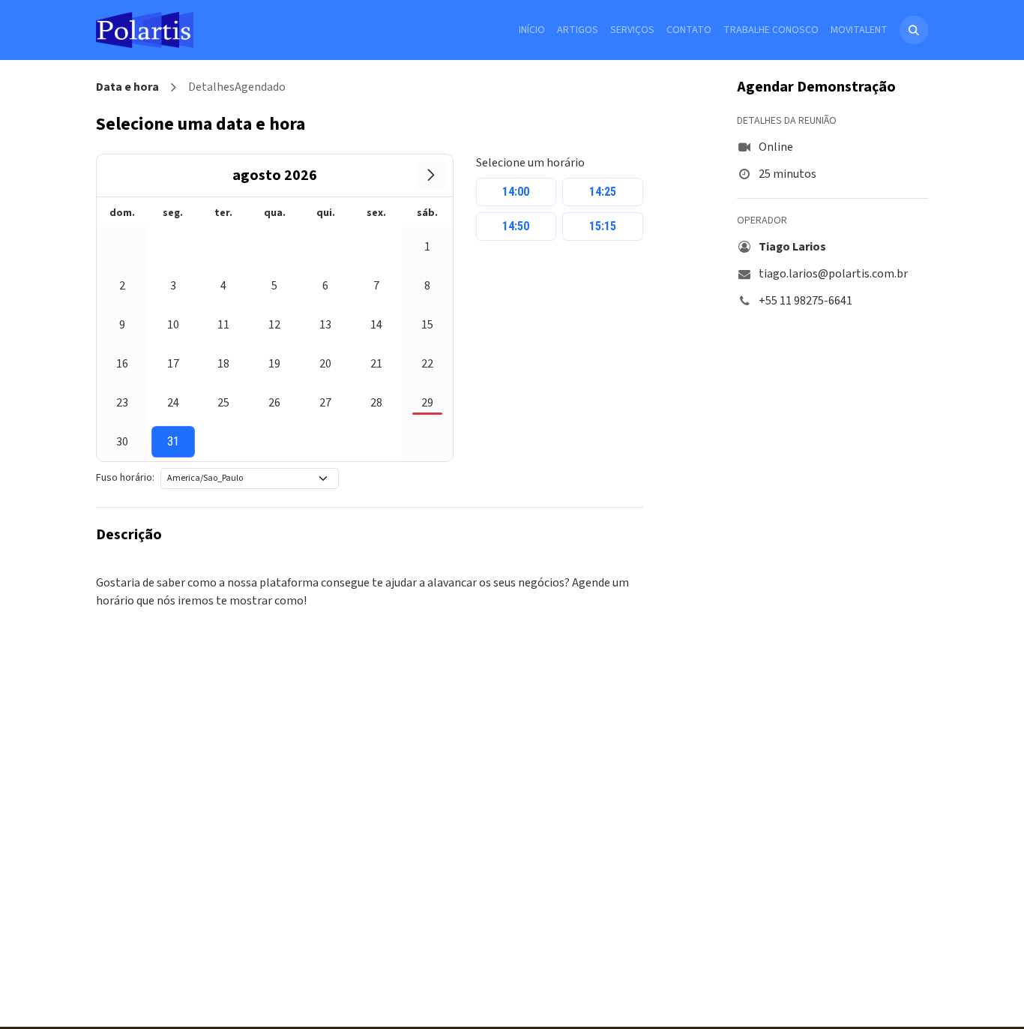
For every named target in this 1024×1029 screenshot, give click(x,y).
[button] (914, 30)
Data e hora (127, 87)
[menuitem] (532, 30)
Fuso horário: (125, 477)
